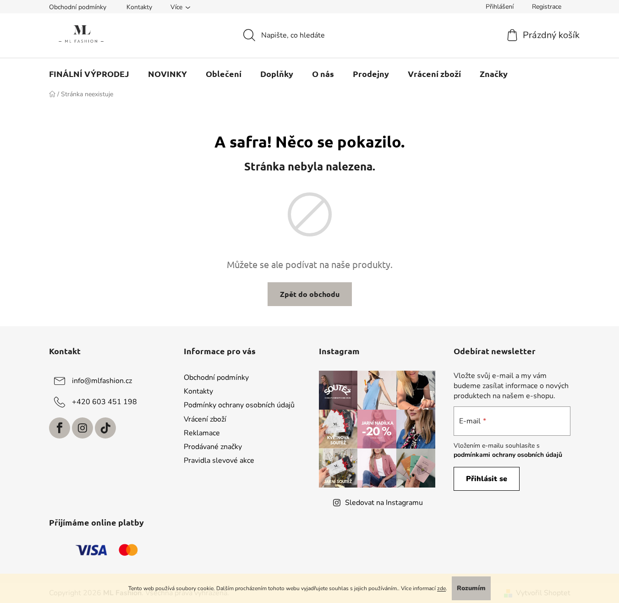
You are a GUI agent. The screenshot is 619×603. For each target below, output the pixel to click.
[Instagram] (82, 428)
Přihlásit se (486, 479)
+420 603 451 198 (104, 402)
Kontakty (139, 7)
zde (441, 588)
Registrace (546, 6)
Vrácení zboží (205, 419)
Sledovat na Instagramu (384, 503)
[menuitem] (89, 73)
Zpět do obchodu (310, 294)
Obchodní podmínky (77, 7)
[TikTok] (105, 428)
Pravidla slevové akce (219, 460)
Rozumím (471, 588)
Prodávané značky (213, 447)
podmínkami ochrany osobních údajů (508, 454)
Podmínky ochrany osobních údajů (239, 405)
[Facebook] (59, 428)
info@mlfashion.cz (102, 381)
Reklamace (202, 433)
